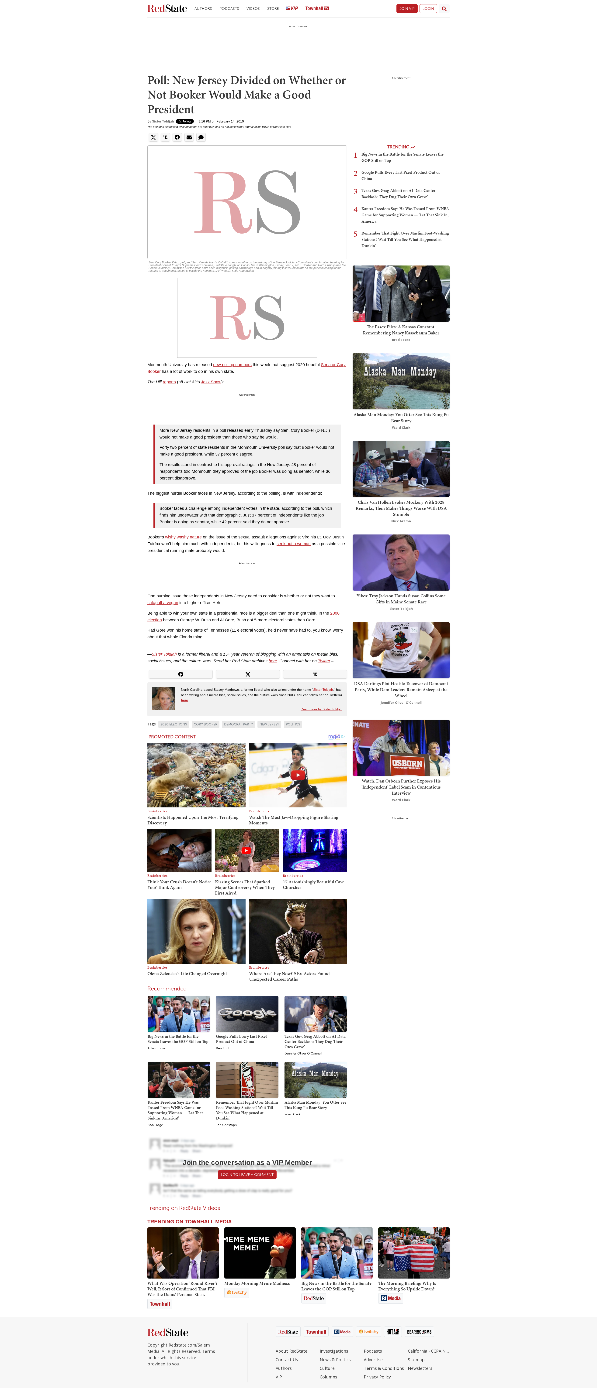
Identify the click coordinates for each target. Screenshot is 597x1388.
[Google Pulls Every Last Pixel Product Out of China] (247, 1013)
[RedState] (167, 8)
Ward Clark (293, 1114)
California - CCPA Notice (429, 1351)
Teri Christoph (226, 1125)
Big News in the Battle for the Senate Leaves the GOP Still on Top (178, 1038)
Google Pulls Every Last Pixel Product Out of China (241, 1038)
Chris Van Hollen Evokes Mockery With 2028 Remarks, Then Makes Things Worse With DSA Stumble (401, 508)
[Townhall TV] (317, 9)
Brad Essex (401, 339)
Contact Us (287, 1359)
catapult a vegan (162, 602)
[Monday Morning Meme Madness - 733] (260, 1253)
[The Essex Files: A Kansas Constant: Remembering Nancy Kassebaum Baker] (401, 293)
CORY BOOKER (205, 724)
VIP (279, 1377)
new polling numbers (232, 364)
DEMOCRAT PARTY (238, 724)
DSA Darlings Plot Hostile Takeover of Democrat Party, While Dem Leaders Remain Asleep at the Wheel (401, 689)
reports (169, 382)
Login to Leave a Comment (247, 1174)
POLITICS (293, 724)
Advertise (373, 1359)
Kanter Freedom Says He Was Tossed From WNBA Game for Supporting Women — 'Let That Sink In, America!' (175, 1110)
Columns (328, 1377)
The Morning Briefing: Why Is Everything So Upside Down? (407, 1286)
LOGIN (428, 8)
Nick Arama (401, 521)
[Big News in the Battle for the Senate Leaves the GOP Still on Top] (179, 1013)
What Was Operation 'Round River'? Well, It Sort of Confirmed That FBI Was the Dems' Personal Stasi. (182, 1289)
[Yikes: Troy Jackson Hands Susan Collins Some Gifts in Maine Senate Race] (401, 562)
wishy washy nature (183, 537)
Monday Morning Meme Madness (257, 1283)
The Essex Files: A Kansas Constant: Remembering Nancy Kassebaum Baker (401, 329)
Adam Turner (157, 1048)
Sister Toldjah (163, 121)
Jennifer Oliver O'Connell (303, 1053)
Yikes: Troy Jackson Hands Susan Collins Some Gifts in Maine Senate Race (401, 598)
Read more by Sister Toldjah (321, 709)
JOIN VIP (407, 8)
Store (273, 8)
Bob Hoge (155, 1125)
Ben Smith (223, 1048)
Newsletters (420, 1368)
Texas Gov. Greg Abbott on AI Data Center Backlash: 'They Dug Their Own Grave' (315, 1041)
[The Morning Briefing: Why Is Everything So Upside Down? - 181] (414, 1253)
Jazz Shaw (211, 382)
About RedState (291, 1351)
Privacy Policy (377, 1377)
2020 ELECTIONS (173, 724)
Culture (327, 1368)
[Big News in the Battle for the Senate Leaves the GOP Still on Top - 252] (337, 1253)
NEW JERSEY (269, 724)
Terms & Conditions (384, 1368)
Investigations (334, 1351)
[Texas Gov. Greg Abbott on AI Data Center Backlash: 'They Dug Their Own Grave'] (316, 1013)
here (273, 661)
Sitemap (416, 1359)
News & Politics (335, 1359)
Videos (253, 8)
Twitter (324, 661)
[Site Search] (444, 8)
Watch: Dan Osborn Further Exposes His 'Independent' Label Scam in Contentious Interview (401, 787)
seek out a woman (294, 543)
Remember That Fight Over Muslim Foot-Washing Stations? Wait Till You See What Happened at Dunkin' (247, 1110)
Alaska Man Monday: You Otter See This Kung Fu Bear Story (315, 1104)
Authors (203, 8)
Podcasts (229, 8)
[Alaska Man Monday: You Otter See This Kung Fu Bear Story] (316, 1079)
